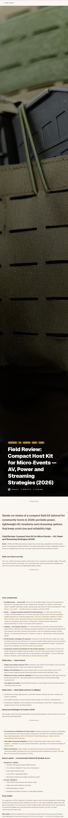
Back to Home (9, 3)
